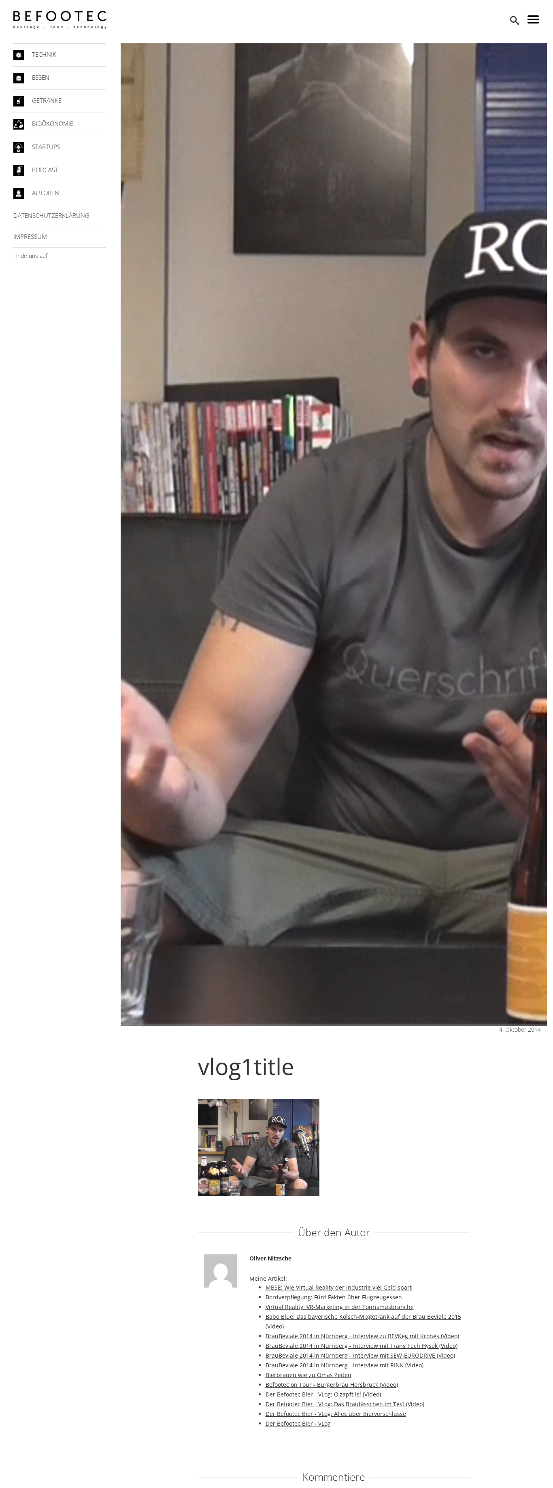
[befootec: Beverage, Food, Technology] (59, 20)
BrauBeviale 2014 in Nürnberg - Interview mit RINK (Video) (344, 1365)
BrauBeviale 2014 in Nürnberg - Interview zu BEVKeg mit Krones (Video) (362, 1336)
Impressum (30, 236)
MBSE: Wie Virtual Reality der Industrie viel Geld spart (339, 1287)
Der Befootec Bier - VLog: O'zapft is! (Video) (323, 1394)
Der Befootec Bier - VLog (298, 1423)
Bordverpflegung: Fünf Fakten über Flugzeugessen (334, 1297)
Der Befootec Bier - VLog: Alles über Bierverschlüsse (336, 1414)
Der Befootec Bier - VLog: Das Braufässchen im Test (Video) (345, 1404)
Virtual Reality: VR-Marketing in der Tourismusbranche (340, 1307)
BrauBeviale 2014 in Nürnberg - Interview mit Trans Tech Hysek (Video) (361, 1346)
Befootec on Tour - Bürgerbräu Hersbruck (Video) (332, 1384)
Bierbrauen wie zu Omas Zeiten (308, 1375)
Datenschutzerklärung (51, 215)
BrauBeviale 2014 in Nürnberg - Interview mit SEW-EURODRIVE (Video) (360, 1355)
